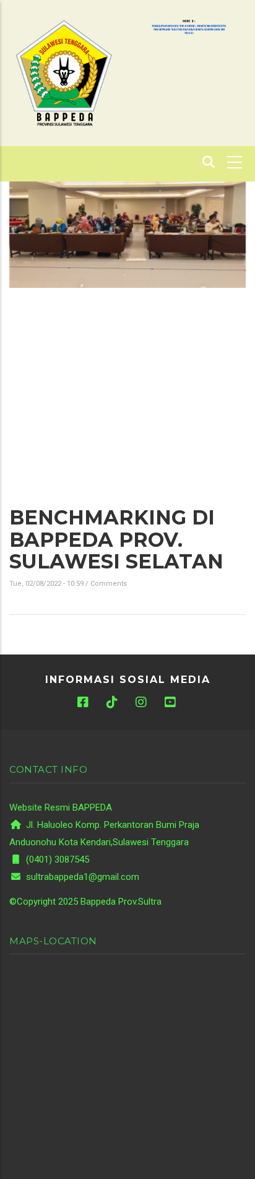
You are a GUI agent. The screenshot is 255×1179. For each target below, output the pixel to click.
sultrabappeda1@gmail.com (81, 876)
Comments (108, 584)
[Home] (63, 72)
